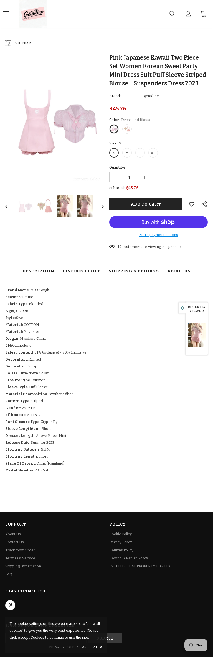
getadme (151, 96)
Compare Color (86, 178)
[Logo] (33, 14)
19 (119, 247)
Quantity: (117, 167)
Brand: (115, 96)
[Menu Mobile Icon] (6, 14)
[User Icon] (188, 14)
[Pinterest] (10, 605)
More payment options (158, 235)
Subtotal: (117, 188)
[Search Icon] (172, 14)
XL (153, 153)
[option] (54, 121)
